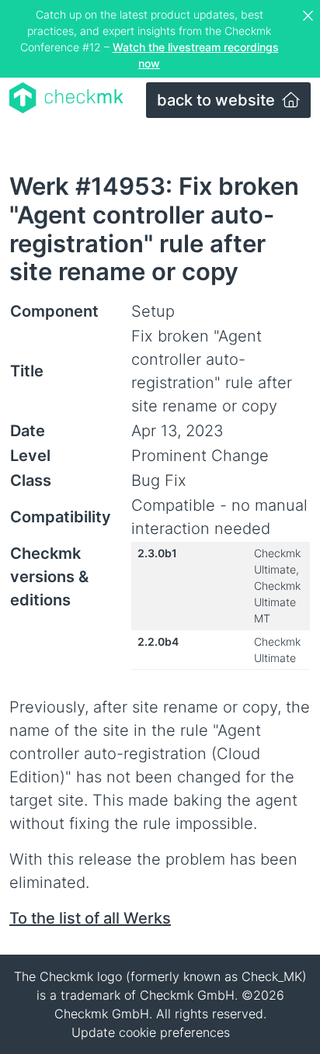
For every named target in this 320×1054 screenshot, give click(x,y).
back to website (218, 100)
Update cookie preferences (150, 1032)
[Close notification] (310, 16)
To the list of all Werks (90, 918)
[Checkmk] (66, 97)
